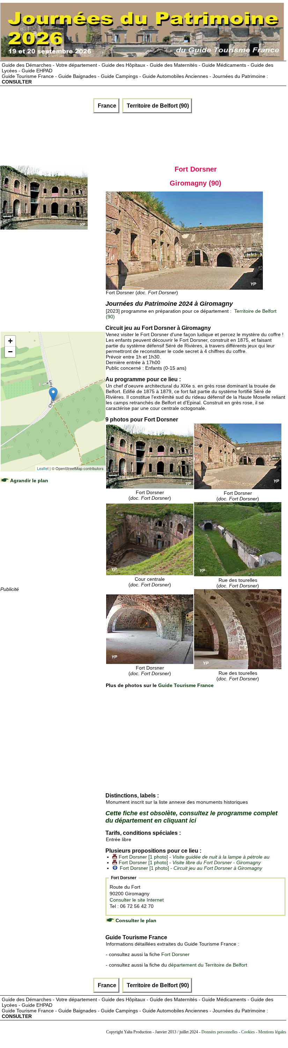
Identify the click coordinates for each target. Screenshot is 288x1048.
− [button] (10, 351)
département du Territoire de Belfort (207, 965)
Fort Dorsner (175, 954)
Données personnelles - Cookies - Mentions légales (243, 1031)
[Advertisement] (128, 137)
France (106, 106)
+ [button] (10, 341)
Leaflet (43, 468)
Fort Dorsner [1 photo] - (194, 857)
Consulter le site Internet (137, 900)
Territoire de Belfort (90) (157, 106)
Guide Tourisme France (186, 685)
